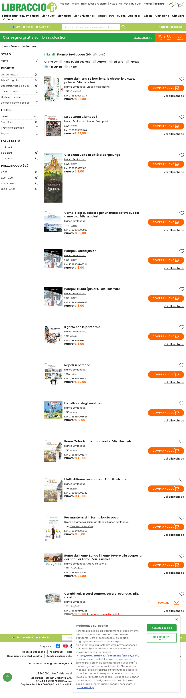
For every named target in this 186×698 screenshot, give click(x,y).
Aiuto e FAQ (116, 3)
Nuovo (19, 60)
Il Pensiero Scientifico (19, 127)
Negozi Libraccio (170, 27)
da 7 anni (19, 158)
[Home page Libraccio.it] (29, 11)
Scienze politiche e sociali (19, 102)
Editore (118, 61)
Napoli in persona (77, 365)
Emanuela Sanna (96, 563)
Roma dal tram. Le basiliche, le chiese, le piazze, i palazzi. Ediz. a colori (100, 80)
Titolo (73, 67)
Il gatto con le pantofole (82, 327)
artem (19, 116)
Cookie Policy (85, 687)
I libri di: (49, 54)
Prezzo (135, 61)
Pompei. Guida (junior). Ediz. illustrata (92, 289)
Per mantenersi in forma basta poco (91, 517)
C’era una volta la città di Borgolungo (92, 155)
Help (69, 651)
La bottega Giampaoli (80, 117)
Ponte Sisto (19, 122)
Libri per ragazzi (19, 74)
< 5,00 (19, 172)
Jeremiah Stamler (96, 522)
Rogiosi (19, 133)
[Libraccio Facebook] (57, 647)
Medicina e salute (19, 97)
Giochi (148, 16)
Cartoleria (162, 16)
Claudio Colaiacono (98, 86)
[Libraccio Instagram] (65, 647)
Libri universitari (84, 16)
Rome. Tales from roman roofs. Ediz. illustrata (98, 441)
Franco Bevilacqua (75, 86)
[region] (126, 653)
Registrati (160, 3)
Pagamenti (55, 651)
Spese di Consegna (33, 651)
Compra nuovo (164, 88)
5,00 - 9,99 (19, 177)
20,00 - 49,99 (19, 189)
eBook (121, 16)
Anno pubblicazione (77, 61)
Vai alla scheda (174, 96)
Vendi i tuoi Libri (132, 3)
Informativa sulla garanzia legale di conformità (57, 663)
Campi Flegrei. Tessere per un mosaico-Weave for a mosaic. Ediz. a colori (102, 215)
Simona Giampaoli (97, 121)
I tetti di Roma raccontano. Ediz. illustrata (95, 479)
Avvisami (163, 603)
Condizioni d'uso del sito (60, 656)
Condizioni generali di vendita (24, 656)
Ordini (75, 3)
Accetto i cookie (162, 628)
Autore (102, 61)
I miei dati (64, 3)
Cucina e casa (19, 91)
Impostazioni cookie (161, 638)
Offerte (8, 19)
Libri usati (64, 16)
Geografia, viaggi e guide (19, 85)
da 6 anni (19, 152)
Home (5, 46)
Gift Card (178, 16)
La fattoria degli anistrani (83, 403)
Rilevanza (55, 67)
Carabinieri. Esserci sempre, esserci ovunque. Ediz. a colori (101, 595)
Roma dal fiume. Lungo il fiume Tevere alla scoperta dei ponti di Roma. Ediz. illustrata (102, 557)
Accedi (148, 3)
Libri (17, 26)
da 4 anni (19, 147)
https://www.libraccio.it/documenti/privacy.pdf (107, 655)
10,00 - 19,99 (19, 183)
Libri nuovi (48, 16)
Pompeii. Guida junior (80, 251)
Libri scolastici (20, 16)
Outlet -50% (106, 16)
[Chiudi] (176, 619)
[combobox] (91, 27)
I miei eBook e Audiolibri (94, 3)
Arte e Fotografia (19, 80)
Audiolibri (134, 16)
